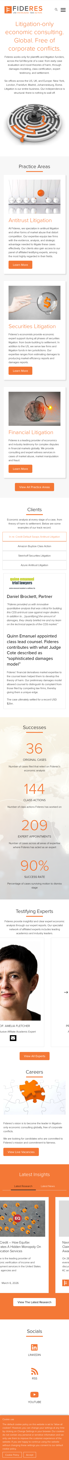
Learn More (20, 265)
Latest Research (23, 1186)
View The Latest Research (34, 1302)
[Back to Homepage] (23, 10)
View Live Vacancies (21, 1152)
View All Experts (34, 1056)
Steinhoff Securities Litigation (34, 555)
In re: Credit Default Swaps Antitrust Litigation (34, 536)
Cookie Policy (12, 1454)
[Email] (34, 1038)
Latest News (48, 1186)
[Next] (66, 992)
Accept (29, 1454)
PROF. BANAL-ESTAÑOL (34, 1026)
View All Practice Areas (34, 487)
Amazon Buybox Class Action (34, 546)
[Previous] (3, 992)
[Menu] (63, 10)
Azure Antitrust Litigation (34, 565)
